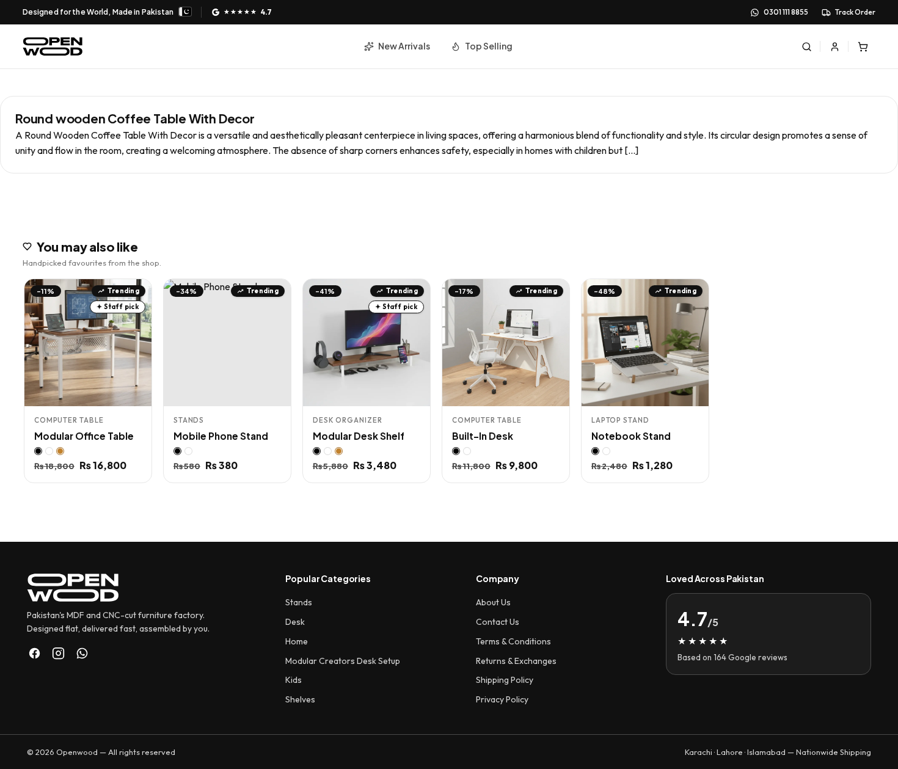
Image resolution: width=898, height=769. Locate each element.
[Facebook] (34, 653)
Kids (293, 679)
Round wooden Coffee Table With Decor (135, 118)
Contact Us (497, 621)
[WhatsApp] (82, 653)
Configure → (112, 392)
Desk (295, 621)
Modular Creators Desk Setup (342, 660)
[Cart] (862, 46)
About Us (493, 602)
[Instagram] (58, 653)
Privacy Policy (502, 699)
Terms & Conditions (513, 641)
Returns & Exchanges (516, 660)
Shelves (300, 699)
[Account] (834, 46)
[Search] (806, 46)
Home (296, 641)
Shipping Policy (504, 679)
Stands (298, 602)
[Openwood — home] (52, 46)
